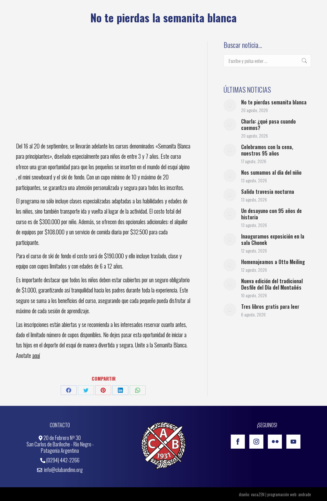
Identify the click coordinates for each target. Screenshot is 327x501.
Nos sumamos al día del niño (271, 172)
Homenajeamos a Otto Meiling (273, 262)
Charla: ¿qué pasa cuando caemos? (268, 124)
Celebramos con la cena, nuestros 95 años (267, 150)
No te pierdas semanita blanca (274, 102)
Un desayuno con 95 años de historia (271, 214)
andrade (304, 494)
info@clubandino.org (63, 470)
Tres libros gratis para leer (270, 306)
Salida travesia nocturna (267, 191)
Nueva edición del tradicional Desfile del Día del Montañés (272, 284)
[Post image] (230, 105)
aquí (36, 355)
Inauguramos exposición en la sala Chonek (272, 239)
